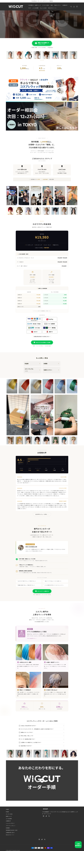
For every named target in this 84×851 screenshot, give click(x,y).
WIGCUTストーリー (10, 834)
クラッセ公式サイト (31, 638)
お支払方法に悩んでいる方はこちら (41, 336)
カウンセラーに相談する (43, 591)
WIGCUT (10, 850)
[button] (71, 6)
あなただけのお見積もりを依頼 (43, 342)
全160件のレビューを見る (41, 514)
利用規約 (8, 828)
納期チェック (9, 816)
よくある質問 (9, 818)
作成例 (7, 809)
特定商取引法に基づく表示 (11, 830)
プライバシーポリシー (10, 825)
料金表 (7, 811)
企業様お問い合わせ (10, 832)
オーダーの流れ (9, 814)
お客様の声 (8, 821)
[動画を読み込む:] (42, 780)
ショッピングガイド (10, 823)
